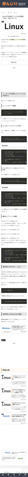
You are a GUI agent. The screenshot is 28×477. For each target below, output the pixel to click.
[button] (25, 294)
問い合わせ (7, 472)
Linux (4, 340)
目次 (12, 62)
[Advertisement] (14, 79)
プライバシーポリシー (20, 472)
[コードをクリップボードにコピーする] (25, 111)
